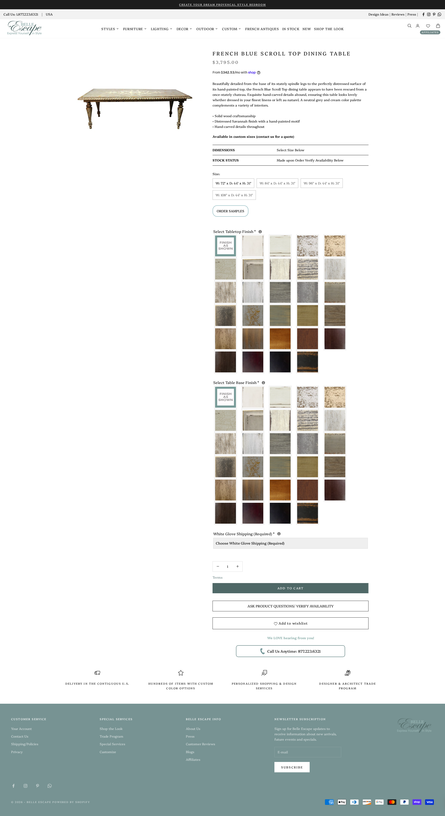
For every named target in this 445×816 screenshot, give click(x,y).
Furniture (133, 28)
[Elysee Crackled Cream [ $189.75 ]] (225, 420)
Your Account (21, 728)
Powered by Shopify (71, 802)
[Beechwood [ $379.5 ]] (307, 420)
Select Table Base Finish (284, 382)
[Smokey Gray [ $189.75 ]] (253, 292)
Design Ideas (378, 14)
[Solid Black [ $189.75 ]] (280, 362)
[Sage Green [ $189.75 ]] (280, 315)
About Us (193, 728)
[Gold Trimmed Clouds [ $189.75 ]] (253, 420)
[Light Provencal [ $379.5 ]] (335, 269)
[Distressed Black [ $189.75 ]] (307, 362)
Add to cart (290, 588)
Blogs (190, 751)
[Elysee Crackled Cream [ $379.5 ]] (225, 269)
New (306, 28)
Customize (108, 751)
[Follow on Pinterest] (434, 14)
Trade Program (111, 736)
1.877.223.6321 (27, 14)
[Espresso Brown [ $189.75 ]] (253, 362)
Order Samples (230, 211)
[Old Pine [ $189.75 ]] (225, 338)
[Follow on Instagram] (429, 14)
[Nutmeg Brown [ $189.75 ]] (307, 338)
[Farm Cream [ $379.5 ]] (280, 269)
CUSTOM (229, 28)
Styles (108, 28)
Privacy (17, 751)
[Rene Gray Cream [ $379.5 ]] (225, 315)
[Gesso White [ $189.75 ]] (253, 245)
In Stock (290, 28)
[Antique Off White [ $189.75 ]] (307, 245)
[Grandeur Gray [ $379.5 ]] (335, 292)
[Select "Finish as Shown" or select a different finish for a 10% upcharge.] (260, 231)
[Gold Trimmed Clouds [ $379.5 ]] (253, 269)
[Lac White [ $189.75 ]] (280, 245)
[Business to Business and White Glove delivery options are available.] (279, 533)
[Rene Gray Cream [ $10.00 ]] (225, 466)
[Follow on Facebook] (423, 14)
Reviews (397, 14)
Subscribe (292, 767)
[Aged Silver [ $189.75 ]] (307, 292)
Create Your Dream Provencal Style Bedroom (222, 4)
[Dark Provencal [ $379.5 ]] (225, 292)
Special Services (112, 744)
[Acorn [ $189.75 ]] (253, 338)
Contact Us (19, 736)
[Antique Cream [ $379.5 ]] (335, 245)
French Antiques (262, 28)
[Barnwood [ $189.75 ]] (335, 315)
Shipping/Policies (24, 744)
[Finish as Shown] (225, 245)
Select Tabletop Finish (283, 231)
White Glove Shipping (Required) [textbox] (290, 533)
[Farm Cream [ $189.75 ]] (280, 420)
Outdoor (205, 28)
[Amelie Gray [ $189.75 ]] (280, 292)
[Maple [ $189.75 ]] (335, 338)
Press (411, 14)
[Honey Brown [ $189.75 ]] (280, 338)
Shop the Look (328, 28)
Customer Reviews (200, 744)
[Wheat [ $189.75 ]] (307, 315)
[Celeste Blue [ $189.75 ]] (253, 315)
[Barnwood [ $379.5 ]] (335, 466)
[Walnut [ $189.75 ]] (225, 362)
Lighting (160, 28)
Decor (183, 28)
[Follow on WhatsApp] (439, 14)
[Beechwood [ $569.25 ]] (307, 269)
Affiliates (430, 32)
